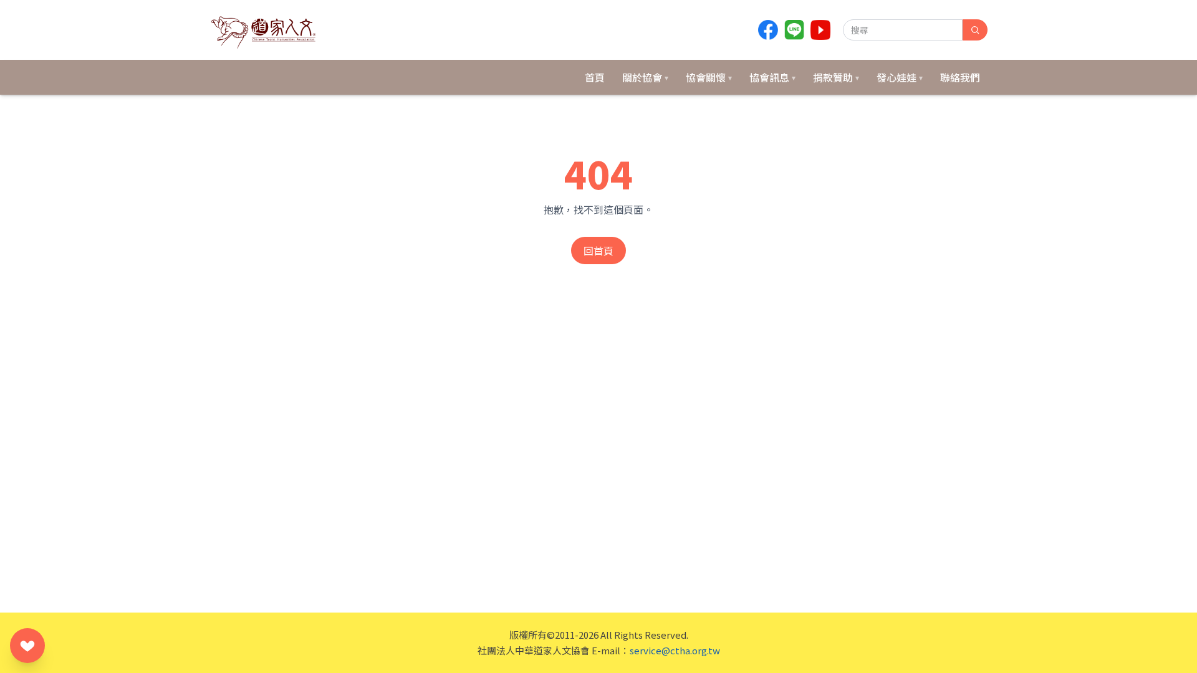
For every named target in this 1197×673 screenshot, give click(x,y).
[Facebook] (768, 30)
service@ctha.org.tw (675, 650)
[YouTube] (820, 30)
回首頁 (598, 250)
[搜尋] (975, 30)
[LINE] (794, 30)
